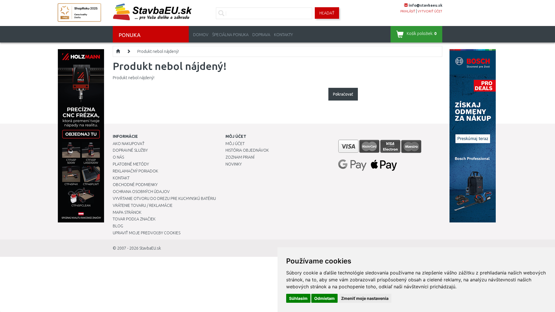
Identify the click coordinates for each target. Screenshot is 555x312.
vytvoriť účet (430, 11)
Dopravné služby (130, 150)
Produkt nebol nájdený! (158, 51)
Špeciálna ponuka (230, 34)
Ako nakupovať (129, 143)
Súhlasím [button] (298, 298)
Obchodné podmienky (135, 184)
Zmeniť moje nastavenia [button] (364, 298)
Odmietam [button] (324, 298)
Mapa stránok (127, 212)
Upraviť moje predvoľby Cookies (146, 233)
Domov (200, 34)
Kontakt (121, 178)
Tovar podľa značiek (134, 219)
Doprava (261, 34)
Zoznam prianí (239, 157)
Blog (118, 226)
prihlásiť (407, 11)
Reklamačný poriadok (135, 171)
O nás (118, 157)
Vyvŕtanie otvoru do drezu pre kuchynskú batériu (164, 198)
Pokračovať (343, 94)
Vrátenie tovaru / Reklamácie (143, 205)
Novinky (233, 164)
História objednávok (247, 150)
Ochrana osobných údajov (141, 191)
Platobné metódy (131, 164)
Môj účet (235, 143)
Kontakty (283, 34)
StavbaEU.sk (150, 248)
